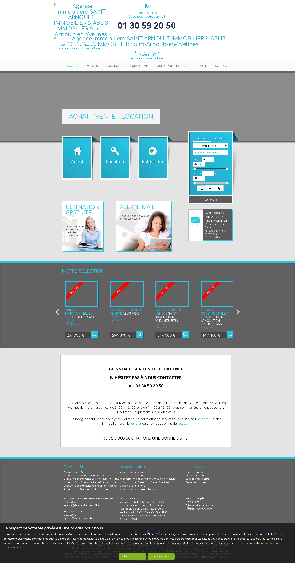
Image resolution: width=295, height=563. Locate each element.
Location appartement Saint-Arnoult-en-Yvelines (92, 479)
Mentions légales (196, 498)
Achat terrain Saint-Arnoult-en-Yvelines (87, 489)
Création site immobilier (200, 505)
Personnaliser (161, 556)
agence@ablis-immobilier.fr (147, 58)
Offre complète (195, 475)
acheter (204, 419)
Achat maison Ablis (75, 472)
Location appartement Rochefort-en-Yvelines (91, 486)
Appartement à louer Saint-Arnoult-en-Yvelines (147, 479)
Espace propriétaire (197, 479)
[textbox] (210, 152)
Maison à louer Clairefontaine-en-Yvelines (144, 482)
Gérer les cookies (196, 482)
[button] (202, 138)
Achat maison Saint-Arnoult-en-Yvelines (87, 475)
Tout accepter (132, 556)
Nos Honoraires (195, 472)
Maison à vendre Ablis (132, 475)
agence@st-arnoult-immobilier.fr (83, 505)
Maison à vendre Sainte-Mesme (138, 489)
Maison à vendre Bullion (134, 472)
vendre (135, 423)
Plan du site (192, 502)
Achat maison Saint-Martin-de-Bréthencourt (90, 482)
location (183, 423)
